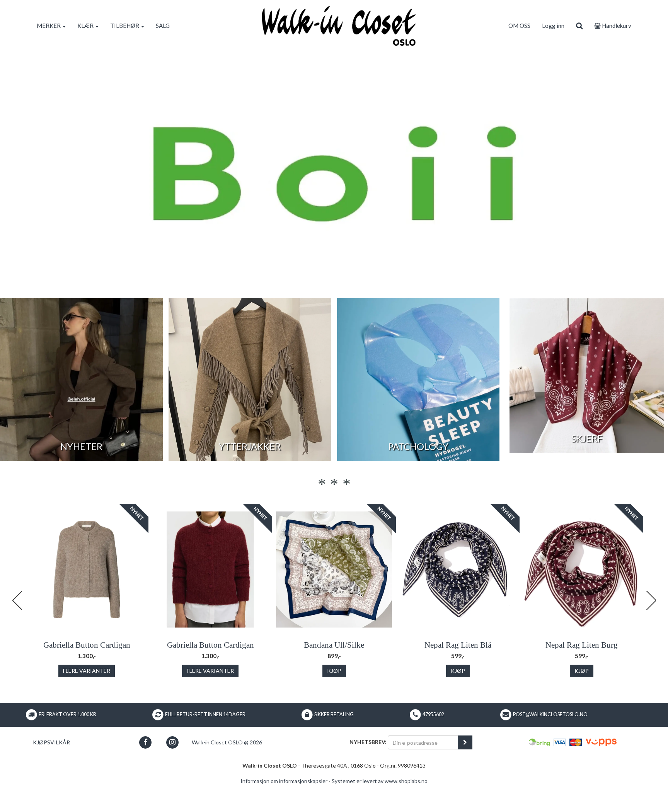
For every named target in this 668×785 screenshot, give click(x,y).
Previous (17, 600)
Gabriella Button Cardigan (86, 645)
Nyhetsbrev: (368, 742)
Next (651, 600)
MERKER (49, 25)
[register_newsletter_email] (465, 742)
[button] (145, 742)
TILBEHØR (125, 25)
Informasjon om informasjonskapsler (283, 781)
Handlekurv (616, 25)
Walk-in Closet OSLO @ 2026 (227, 742)
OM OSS (519, 25)
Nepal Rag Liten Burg (581, 645)
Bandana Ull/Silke (334, 645)
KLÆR (86, 25)
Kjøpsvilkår (51, 742)
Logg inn (553, 25)
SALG (163, 25)
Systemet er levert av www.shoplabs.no (380, 781)
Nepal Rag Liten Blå (457, 645)
